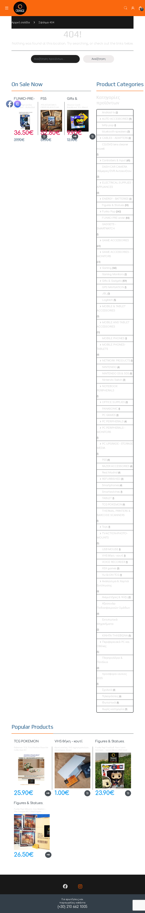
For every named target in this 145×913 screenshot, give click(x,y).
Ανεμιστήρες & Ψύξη (115, 597)
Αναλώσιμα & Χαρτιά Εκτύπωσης (113, 583)
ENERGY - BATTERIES (115, 199)
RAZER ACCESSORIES (115, 466)
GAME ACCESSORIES (115, 240)
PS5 (43, 98)
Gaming (107, 268)
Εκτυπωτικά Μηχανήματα (107, 621)
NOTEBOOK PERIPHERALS (107, 388)
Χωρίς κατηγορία (113, 709)
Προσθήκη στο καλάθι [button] (88, 137)
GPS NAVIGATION (113, 287)
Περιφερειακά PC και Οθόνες (113, 644)
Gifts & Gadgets (73, 100)
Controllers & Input (114, 160)
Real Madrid (109, 472)
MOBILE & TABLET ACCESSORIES (111, 308)
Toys (105, 527)
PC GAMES (109, 415)
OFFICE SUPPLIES (113, 402)
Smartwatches (111, 492)
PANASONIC (110, 408)
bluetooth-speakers (114, 131)
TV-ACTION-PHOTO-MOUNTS (112, 535)
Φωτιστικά (109, 702)
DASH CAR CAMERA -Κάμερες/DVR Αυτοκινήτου (114, 169)
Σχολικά (107, 690)
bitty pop (108, 125)
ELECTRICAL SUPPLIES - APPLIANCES (115, 184)
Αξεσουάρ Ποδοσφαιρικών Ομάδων (113, 605)
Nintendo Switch (112, 380)
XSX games (109, 568)
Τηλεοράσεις (110, 696)
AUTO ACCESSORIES (115, 119)
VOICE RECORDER (113, 562)
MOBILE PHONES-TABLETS (111, 346)
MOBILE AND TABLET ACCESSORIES (113, 324)
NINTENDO (109, 367)
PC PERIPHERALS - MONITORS (111, 430)
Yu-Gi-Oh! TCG (110, 575)
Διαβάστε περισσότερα (42, 793)
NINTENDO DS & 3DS (115, 373)
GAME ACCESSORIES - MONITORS (113, 254)
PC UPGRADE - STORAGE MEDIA (115, 445)
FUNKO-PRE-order (113, 218)
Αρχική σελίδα (20, 22)
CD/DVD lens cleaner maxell (112, 146)
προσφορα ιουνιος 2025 (112, 676)
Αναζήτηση (99, 59)
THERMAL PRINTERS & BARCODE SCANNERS (113, 513)
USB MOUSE (110, 549)
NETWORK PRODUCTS (116, 360)
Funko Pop (108, 211)
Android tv (108, 112)
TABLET (107, 498)
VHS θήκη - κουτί (112, 555)
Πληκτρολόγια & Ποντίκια (110, 660)
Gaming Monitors (113, 274)
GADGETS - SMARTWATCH (106, 226)
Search (125, 8)
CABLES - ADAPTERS (115, 138)
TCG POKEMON (112, 504)
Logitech (107, 300)
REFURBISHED (111, 479)
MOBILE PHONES (113, 338)
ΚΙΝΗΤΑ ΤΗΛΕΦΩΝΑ (115, 635)
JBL (104, 293)
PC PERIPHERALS (113, 421)
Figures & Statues (113, 205)
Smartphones (110, 485)
